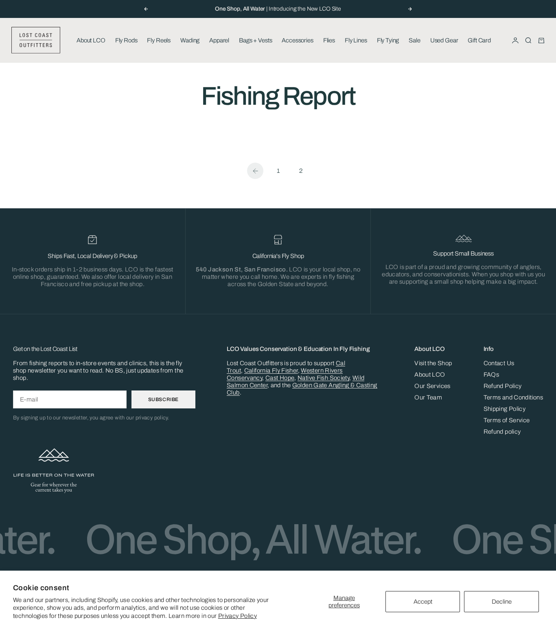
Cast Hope (279, 378)
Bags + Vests (255, 40)
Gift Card (479, 40)
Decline (502, 601)
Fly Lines (356, 40)
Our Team (428, 397)
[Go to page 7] (255, 171)
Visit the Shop (433, 363)
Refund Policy (503, 386)
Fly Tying (388, 40)
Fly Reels (159, 40)
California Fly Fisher (271, 370)
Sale (414, 40)
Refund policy (502, 431)
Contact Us (499, 363)
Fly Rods (126, 40)
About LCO (91, 40)
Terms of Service (507, 420)
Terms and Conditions (513, 397)
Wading (189, 40)
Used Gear (444, 40)
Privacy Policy (237, 616)
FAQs (491, 374)
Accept (423, 601)
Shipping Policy (505, 409)
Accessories (297, 40)
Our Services (432, 386)
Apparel (219, 40)
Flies (329, 40)
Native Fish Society (323, 378)
